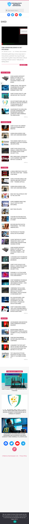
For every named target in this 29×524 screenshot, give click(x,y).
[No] (27, 518)
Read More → (23, 64)
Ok (15, 521)
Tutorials (17, 51)
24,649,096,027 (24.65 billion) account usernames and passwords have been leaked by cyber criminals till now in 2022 (18, 112)
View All (26, 117)
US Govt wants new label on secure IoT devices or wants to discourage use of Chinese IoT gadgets (14, 412)
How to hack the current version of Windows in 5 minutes (18, 127)
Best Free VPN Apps (16, 209)
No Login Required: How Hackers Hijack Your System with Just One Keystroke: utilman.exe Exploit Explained (17, 300)
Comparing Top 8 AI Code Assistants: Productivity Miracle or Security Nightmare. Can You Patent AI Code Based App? (18, 291)
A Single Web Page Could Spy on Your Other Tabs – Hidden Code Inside (18, 173)
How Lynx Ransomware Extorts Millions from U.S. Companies (18, 339)
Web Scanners (23, 51)
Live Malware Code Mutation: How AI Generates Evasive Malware (18, 323)
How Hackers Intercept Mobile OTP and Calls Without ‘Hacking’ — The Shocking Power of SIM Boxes (17, 79)
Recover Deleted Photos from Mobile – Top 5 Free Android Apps (17, 226)
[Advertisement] (14, 474)
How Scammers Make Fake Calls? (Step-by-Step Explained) (18, 203)
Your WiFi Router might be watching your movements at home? (18, 218)
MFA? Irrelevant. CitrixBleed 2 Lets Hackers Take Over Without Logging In (18, 158)
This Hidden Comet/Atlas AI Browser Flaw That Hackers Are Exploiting (18, 142)
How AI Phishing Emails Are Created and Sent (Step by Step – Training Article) (18, 180)
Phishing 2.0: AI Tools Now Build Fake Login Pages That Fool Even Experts (18, 274)
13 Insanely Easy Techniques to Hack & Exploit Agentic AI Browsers (18, 258)
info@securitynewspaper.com (10, 456)
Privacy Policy (23, 456)
